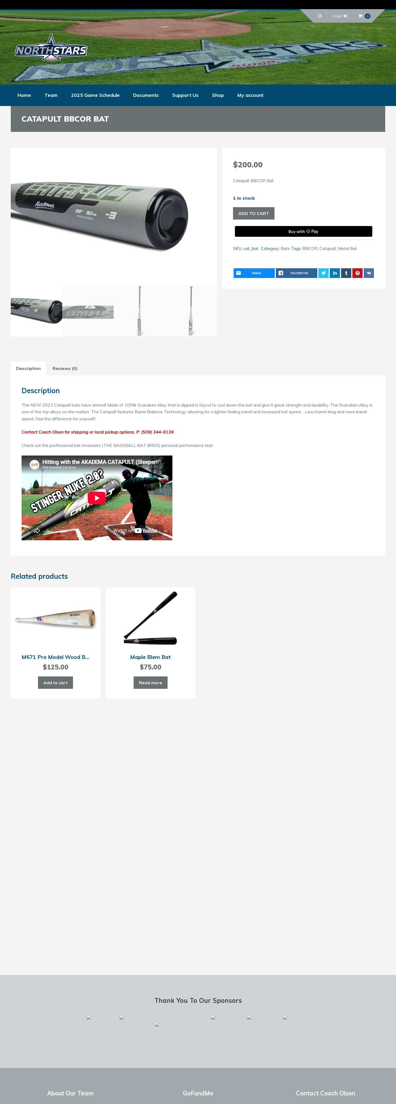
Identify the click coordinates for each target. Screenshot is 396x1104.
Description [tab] (28, 368)
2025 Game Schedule (95, 95)
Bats (285, 248)
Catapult (327, 248)
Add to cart (253, 213)
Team (51, 95)
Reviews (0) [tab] (65, 368)
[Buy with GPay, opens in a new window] (303, 231)
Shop (218, 95)
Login (337, 15)
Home (24, 95)
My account (250, 95)
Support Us (185, 95)
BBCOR (310, 248)
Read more (150, 682)
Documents (146, 95)
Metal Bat (347, 248)
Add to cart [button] (55, 682)
